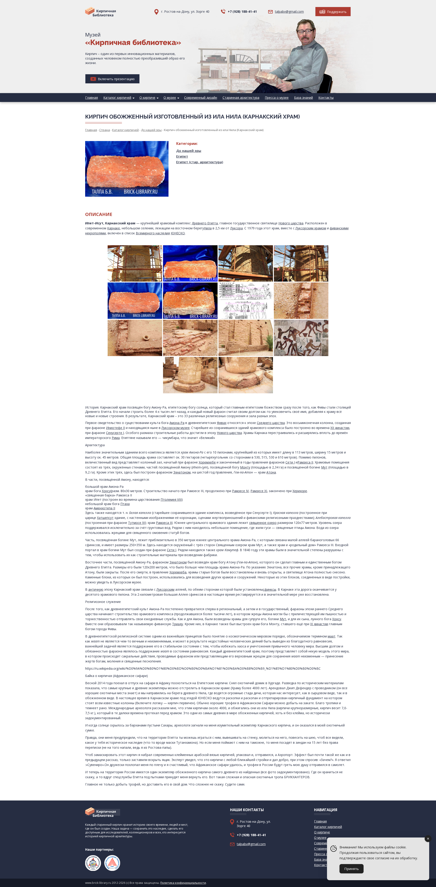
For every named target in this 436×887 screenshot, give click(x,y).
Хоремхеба (177, 572)
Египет (182, 156)
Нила (208, 228)
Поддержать (336, 12)
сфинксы (269, 589)
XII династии (339, 428)
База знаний (303, 97)
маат (331, 636)
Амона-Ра (176, 423)
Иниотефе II (115, 428)
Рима (116, 438)
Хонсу (106, 491)
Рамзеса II (305, 462)
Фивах (221, 423)
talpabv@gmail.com (289, 11)
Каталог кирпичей (117, 97)
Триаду (177, 624)
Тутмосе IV (136, 522)
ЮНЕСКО (178, 233)
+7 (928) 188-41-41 (242, 11)
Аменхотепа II (104, 508)
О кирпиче (147, 97)
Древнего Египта (205, 223)
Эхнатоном (182, 472)
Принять (351, 868)
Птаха (125, 504)
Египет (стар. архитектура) (199, 162)
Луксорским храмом (310, 228)
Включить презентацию (116, 79)
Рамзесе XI (258, 491)
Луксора (236, 228)
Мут (324, 467)
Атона (271, 472)
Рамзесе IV (240, 491)
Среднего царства (271, 423)
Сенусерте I (115, 433)
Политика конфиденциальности (183, 883)
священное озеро (263, 522)
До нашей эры (188, 150)
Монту (245, 467)
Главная (91, 97)
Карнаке (113, 228)
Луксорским (165, 589)
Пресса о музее (277, 97)
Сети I (290, 462)
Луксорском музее (175, 428)
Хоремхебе (207, 462)
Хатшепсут (105, 517)
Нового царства (290, 223)
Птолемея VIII (171, 499)
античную (95, 589)
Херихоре (299, 491)
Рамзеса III (164, 522)
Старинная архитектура (241, 97)
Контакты (326, 97)
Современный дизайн (200, 97)
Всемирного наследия (153, 233)
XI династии (319, 624)
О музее (170, 97)
